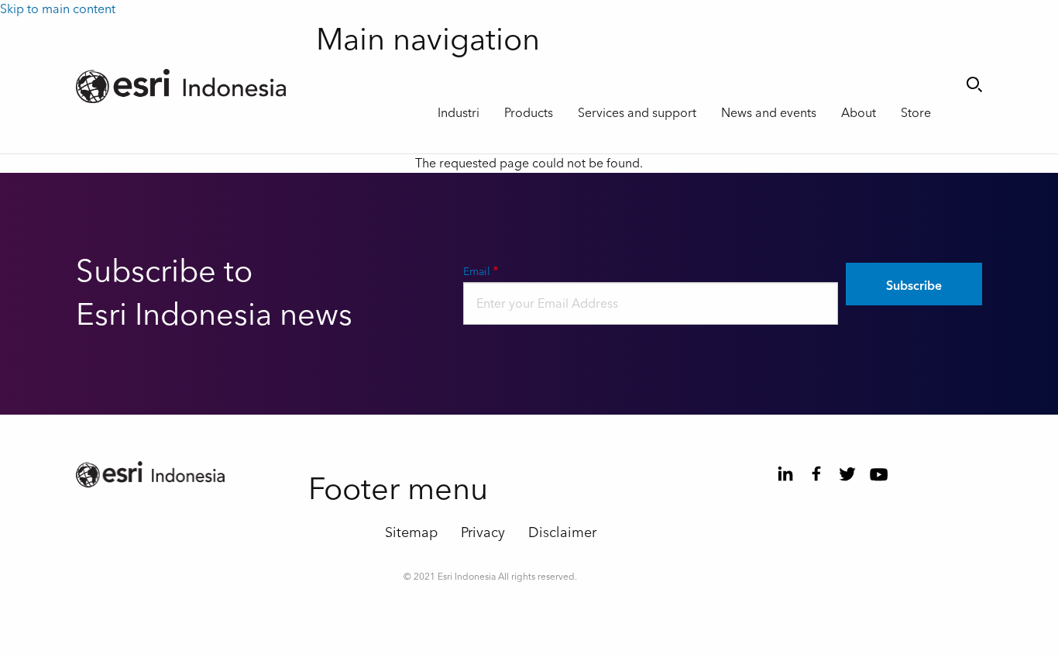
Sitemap (411, 533)
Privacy (483, 533)
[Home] (184, 86)
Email (476, 272)
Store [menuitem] (916, 113)
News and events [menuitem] (768, 113)
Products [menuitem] (528, 113)
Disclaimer (562, 533)
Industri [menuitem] (458, 113)
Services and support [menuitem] (637, 113)
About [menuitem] (858, 113)
